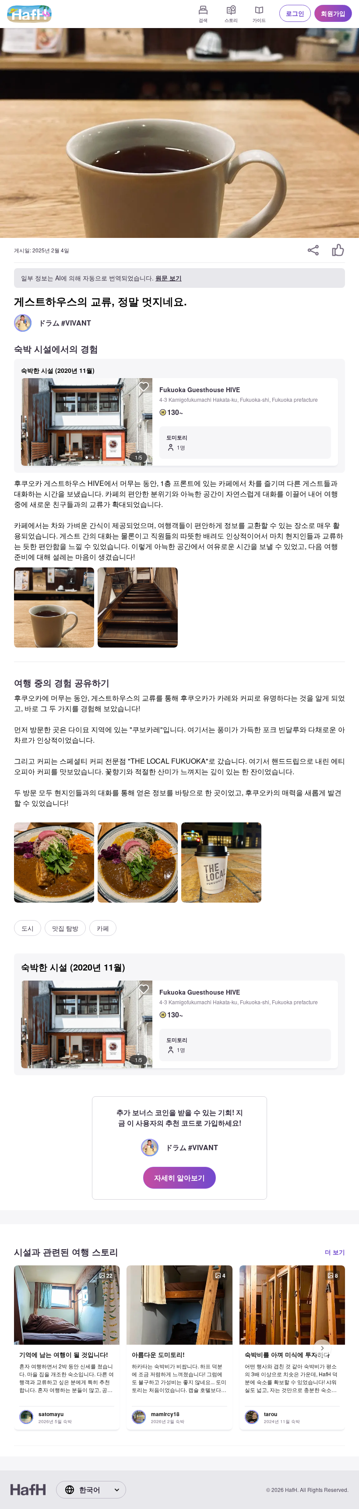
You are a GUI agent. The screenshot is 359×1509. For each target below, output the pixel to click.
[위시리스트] (143, 386)
